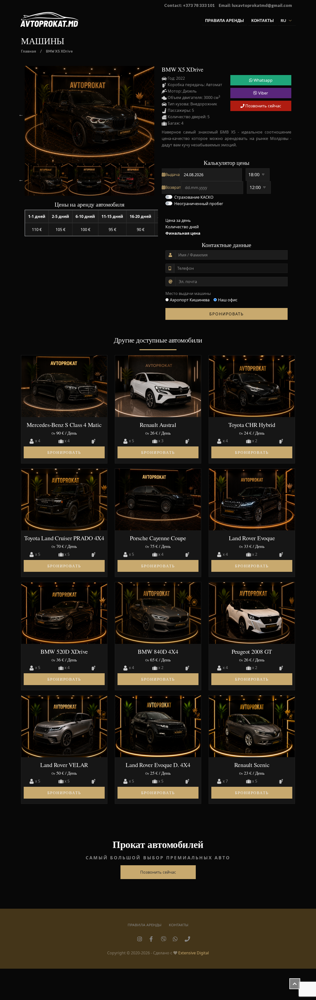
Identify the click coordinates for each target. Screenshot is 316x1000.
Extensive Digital (193, 953)
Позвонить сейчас (262, 106)
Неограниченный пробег (198, 203)
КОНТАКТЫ (262, 20)
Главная (28, 51)
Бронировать (226, 314)
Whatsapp (263, 80)
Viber (262, 93)
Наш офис (227, 300)
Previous (21, 114)
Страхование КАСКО (194, 197)
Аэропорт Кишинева (190, 300)
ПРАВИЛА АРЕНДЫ (224, 20)
